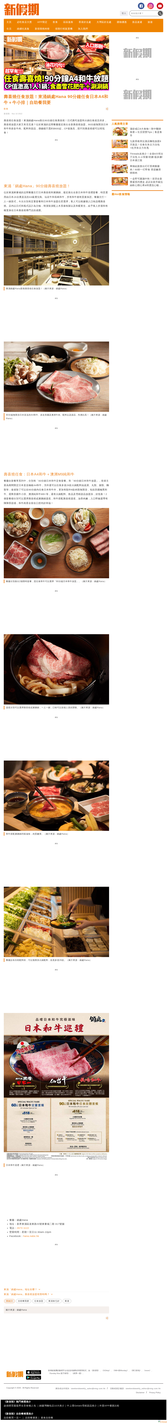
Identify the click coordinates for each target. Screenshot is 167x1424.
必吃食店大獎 (24, 22)
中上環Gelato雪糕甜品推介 (82, 1405)
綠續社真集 (23, 28)
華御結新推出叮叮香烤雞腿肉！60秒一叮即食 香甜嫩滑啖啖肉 (145, 169)
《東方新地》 (135, 1370)
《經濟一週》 (77, 1373)
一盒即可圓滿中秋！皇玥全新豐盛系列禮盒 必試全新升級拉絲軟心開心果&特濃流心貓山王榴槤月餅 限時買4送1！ (146, 182)
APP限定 (42, 22)
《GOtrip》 (106, 1370)
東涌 (67, 1301)
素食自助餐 (47, 1417)
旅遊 (150, 22)
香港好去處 (85, 22)
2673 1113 (23, 1228)
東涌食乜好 (53, 1301)
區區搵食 (68, 22)
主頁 (9, 22)
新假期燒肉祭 (42, 28)
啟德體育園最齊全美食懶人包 (20, 1405)
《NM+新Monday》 (121, 1370)
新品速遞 (137, 22)
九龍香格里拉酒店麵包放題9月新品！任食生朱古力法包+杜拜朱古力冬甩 (145, 144)
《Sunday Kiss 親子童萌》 (59, 1373)
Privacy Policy (155, 1392)
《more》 (147, 1370)
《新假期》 (95, 1370)
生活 (9, 28)
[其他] (107, 110)
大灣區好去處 (104, 22)
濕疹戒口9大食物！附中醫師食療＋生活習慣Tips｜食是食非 (146, 132)
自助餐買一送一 (12, 1417)
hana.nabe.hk (31, 1236)
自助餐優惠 (31, 1417)
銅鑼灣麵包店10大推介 (51, 1405)
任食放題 (38, 1301)
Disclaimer (140, 1392)
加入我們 (83, 28)
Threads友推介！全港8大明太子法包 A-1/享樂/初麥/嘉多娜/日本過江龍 (146, 157)
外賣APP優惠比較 (109, 1405)
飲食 (55, 22)
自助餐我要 (23, 1301)
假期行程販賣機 (64, 28)
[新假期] (44, 9)
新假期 (7, 114)
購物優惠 (122, 22)
